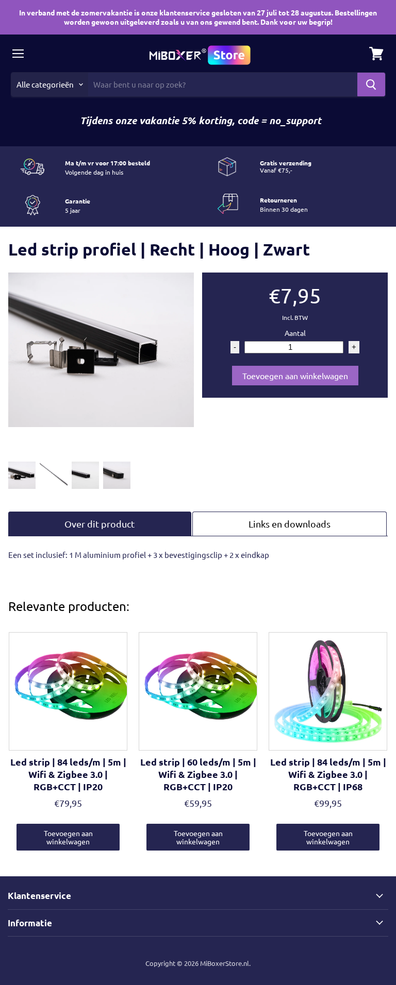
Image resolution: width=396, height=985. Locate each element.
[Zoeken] (371, 84)
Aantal (295, 332)
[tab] (99, 524)
